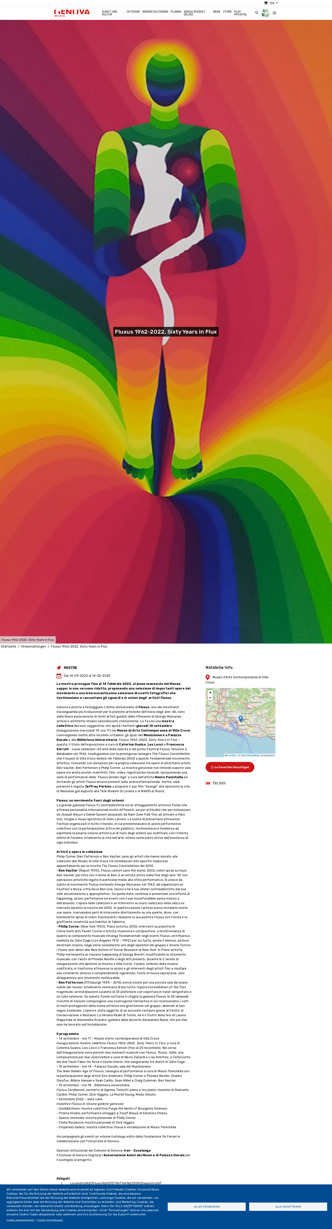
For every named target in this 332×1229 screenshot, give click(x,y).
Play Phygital (240, 13)
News (216, 11)
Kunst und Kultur (109, 13)
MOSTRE (70, 667)
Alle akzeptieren (288, 1206)
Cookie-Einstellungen (50, 1220)
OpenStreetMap (250, 755)
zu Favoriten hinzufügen (231, 767)
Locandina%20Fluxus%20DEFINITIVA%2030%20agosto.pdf (115, 1183)
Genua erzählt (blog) (194, 13)
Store (227, 11)
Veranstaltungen (155, 11)
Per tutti (219, 783)
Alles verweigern (207, 1206)
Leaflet (231, 755)
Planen (176, 11)
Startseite (8, 646)
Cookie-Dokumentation (20, 1220)
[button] (240, 719)
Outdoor (133, 11)
